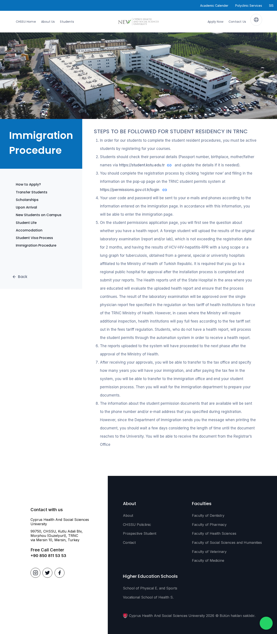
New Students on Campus (38, 214)
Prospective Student (139, 533)
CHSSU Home (26, 21)
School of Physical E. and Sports (150, 588)
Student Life (26, 222)
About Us (48, 21)
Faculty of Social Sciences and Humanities (227, 542)
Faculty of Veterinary (209, 551)
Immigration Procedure (36, 245)
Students (67, 21)
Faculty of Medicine (208, 560)
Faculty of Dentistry (208, 515)
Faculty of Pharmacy (209, 524)
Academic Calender (214, 5)
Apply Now (215, 21)
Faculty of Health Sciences (214, 533)
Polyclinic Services (248, 5)
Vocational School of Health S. (148, 597)
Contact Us (237, 21)
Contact (129, 542)
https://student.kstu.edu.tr (142, 165)
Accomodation (29, 230)
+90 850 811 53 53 (48, 555)
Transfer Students (31, 192)
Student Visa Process (34, 237)
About (128, 515)
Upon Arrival (26, 207)
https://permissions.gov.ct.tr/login (130, 190)
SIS (271, 5)
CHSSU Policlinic (137, 524)
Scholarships (27, 199)
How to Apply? (28, 184)
